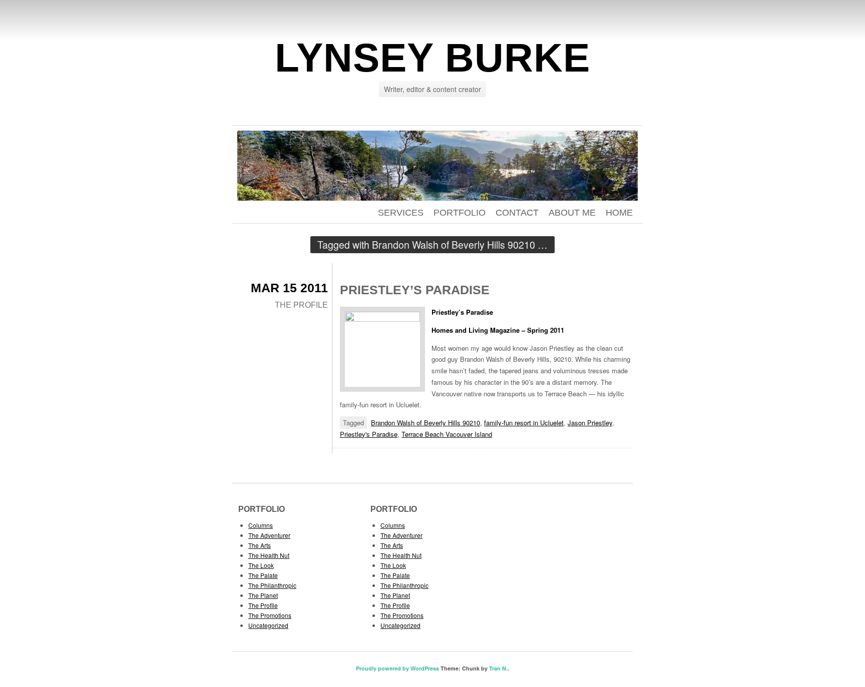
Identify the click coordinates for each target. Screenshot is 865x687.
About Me (572, 213)
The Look (261, 565)
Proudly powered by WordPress (397, 668)
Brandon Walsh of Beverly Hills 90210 (425, 422)
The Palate (263, 575)
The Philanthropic (272, 585)
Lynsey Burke (432, 58)
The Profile (301, 305)
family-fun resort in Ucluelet (524, 422)
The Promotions (269, 615)
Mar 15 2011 (289, 288)
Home (619, 213)
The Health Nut (268, 555)
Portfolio (460, 213)
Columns (260, 525)
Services (400, 213)
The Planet (263, 595)
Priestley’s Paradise (415, 290)
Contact (517, 213)
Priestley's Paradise (368, 434)
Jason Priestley (590, 422)
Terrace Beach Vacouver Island (446, 434)
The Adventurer (269, 535)
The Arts (259, 545)
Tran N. (498, 668)
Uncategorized (268, 625)
